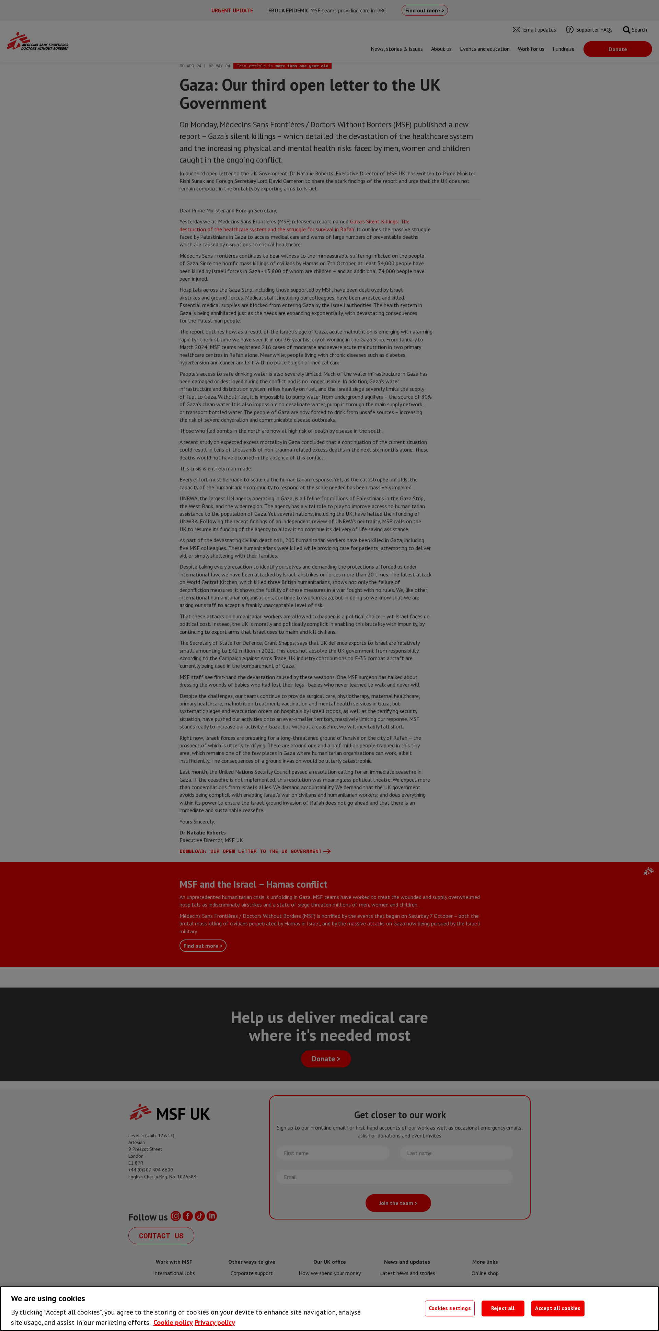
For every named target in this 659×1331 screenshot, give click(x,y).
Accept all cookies (558, 1308)
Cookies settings (450, 1308)
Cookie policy (173, 1322)
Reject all (503, 1308)
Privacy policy (215, 1322)
